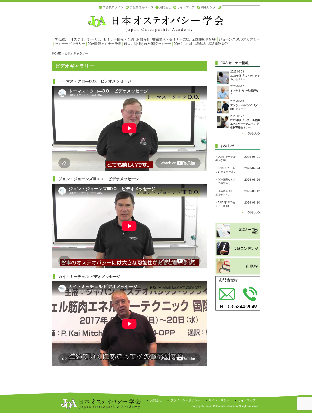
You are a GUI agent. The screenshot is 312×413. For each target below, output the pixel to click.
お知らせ (143, 39)
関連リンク (208, 7)
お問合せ (165, 7)
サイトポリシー (216, 400)
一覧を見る (250, 133)
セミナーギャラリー (70, 44)
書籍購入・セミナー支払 (171, 39)
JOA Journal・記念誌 (190, 44)
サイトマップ (186, 7)
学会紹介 (61, 39)
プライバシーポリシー (183, 400)
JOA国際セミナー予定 (104, 44)
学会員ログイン (113, 7)
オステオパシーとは (85, 39)
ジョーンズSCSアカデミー (239, 39)
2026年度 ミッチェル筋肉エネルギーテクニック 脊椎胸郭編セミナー (245, 124)
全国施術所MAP (204, 39)
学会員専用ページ (141, 7)
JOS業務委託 (218, 44)
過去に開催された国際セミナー (147, 44)
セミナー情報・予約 (118, 39)
